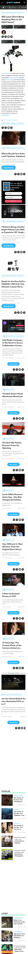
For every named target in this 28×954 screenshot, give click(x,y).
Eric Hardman (7, 508)
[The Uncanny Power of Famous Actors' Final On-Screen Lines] (13, 740)
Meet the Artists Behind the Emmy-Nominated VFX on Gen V (13, 701)
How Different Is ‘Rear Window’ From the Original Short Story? (12, 547)
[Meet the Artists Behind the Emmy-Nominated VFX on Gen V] (13, 682)
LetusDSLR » (6, 115)
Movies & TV (10, 389)
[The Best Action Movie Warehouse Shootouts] (13, 379)
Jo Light (5, 164)
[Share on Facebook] (2, 36)
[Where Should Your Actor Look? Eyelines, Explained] (13, 138)
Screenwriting (18, 848)
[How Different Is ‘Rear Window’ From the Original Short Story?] (13, 530)
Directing (13, 7)
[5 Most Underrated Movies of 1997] (13, 579)
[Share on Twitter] (5, 36)
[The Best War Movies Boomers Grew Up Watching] (13, 428)
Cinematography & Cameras (14, 12)
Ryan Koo (11, 31)
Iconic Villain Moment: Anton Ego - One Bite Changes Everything (12, 497)
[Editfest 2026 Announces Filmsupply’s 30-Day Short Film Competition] (7, 907)
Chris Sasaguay (8, 558)
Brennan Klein (7, 656)
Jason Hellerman (8, 407)
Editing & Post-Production (14, 336)
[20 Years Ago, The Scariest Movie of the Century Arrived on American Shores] (13, 628)
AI (5, 7)
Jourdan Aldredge (8, 242)
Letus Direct (5, 73)
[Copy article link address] (11, 36)
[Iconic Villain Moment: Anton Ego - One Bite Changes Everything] (13, 480)
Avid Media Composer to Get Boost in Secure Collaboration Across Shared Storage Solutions (12, 345)
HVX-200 (9, 80)
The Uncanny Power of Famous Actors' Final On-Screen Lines (12, 757)
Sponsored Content (7, 716)
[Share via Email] (8, 36)
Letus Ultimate (14, 77)
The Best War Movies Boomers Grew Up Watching (12, 445)
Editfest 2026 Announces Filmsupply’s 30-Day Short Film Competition (19, 909)
